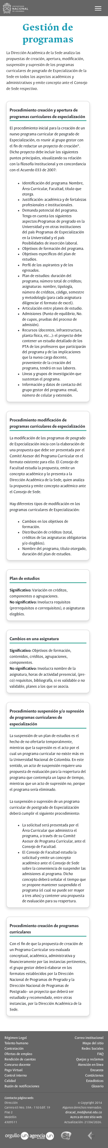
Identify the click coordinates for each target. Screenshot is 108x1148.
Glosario (98, 1086)
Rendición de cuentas (20, 1059)
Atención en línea (91, 1065)
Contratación (13, 1049)
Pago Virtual (13, 1070)
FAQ (100, 1054)
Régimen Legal (15, 1038)
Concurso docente (17, 1065)
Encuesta (97, 1070)
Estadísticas (95, 1081)
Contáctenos (94, 1075)
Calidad (10, 1081)
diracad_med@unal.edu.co (83, 1112)
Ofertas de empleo (18, 1054)
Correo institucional (89, 1038)
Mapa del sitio (93, 1043)
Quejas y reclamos (90, 1059)
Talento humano (16, 1043)
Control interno (15, 1075)
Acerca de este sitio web (86, 1117)
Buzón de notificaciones (21, 1086)
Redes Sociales (93, 1049)
